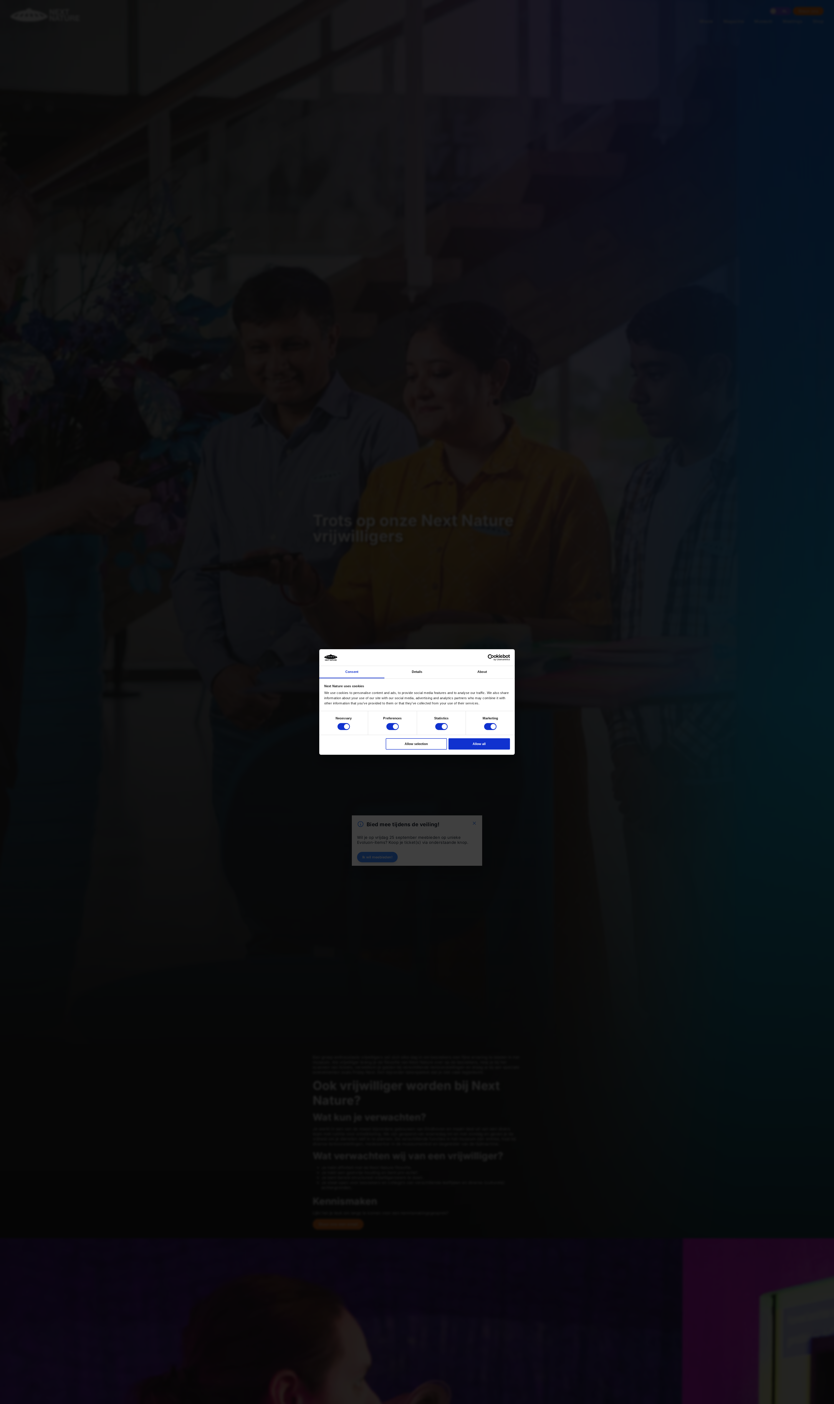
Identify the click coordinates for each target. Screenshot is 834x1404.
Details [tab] (417, 672)
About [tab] (482, 672)
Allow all (479, 744)
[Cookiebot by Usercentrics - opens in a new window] (491, 657)
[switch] (392, 726)
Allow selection (416, 744)
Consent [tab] (351, 672)
